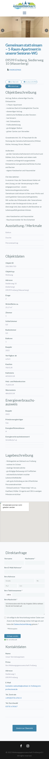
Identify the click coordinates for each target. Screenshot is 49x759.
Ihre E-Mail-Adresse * (13, 567)
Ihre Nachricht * (10, 599)
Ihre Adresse (9, 576)
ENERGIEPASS (15, 70)
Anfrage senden (12, 636)
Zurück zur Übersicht (24, 728)
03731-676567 (11, 706)
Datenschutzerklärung (22, 624)
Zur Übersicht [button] (14, 82)
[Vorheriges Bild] (2, 30)
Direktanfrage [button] (14, 86)
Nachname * (30, 558)
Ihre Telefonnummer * (13, 590)
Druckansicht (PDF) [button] (31, 82)
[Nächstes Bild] (46, 30)
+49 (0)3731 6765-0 (13, 698)
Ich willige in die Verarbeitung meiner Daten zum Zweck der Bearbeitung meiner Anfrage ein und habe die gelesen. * (25, 620)
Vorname (8, 558)
